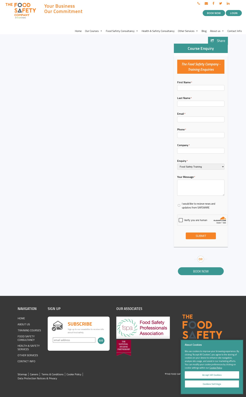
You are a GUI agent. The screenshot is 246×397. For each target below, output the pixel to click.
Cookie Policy (74, 374)
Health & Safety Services (29, 347)
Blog (204, 31)
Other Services (186, 31)
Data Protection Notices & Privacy (37, 378)
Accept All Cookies (212, 375)
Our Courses (92, 31)
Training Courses (29, 330)
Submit (201, 236)
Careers (34, 374)
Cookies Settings (212, 384)
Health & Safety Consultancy (158, 31)
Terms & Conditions (52, 374)
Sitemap (22, 374)
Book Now (214, 13)
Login (233, 13)
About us (215, 31)
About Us (24, 324)
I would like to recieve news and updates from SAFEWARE (198, 205)
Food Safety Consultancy (120, 31)
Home (78, 31)
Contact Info (234, 31)
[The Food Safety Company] (21, 18)
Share (220, 40)
